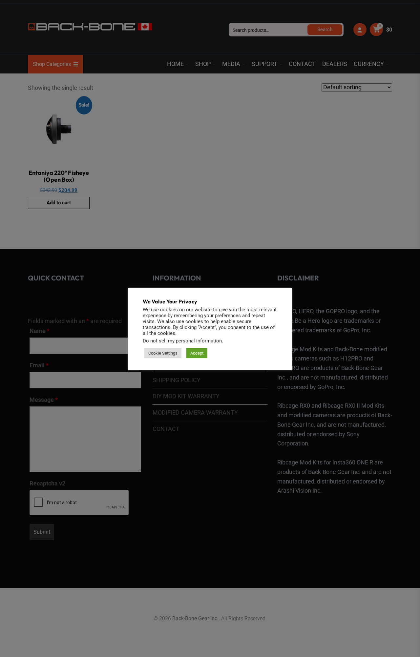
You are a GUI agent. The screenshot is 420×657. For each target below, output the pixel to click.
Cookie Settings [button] (163, 353)
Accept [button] (196, 353)
